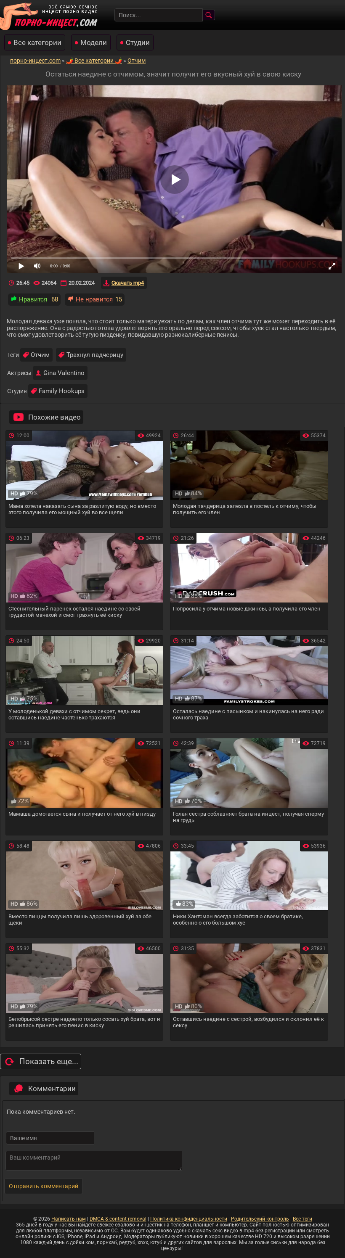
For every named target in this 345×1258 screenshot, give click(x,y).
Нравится (32, 299)
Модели (93, 42)
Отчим (40, 355)
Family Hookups (62, 391)
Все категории (37, 42)
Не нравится (93, 299)
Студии (138, 42)
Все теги (302, 1219)
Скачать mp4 (127, 283)
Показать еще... (48, 1061)
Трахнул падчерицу (94, 355)
